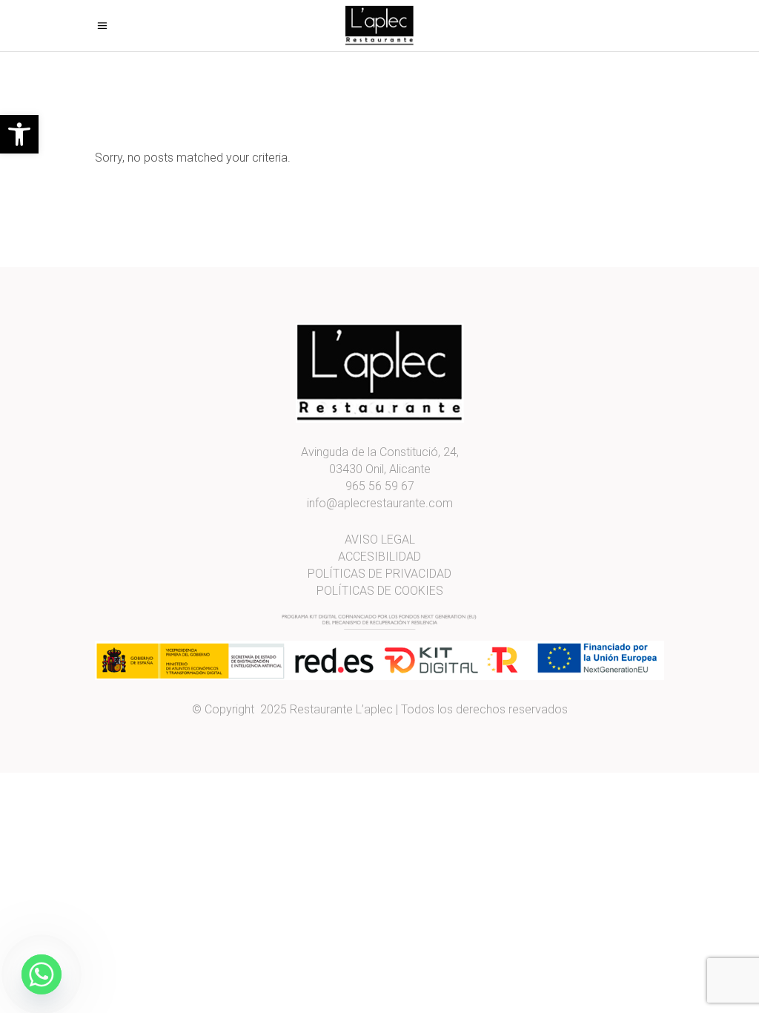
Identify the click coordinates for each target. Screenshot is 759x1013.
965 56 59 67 (379, 486)
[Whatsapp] (41, 974)
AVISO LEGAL (380, 539)
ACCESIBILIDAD (379, 557)
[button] (19, 134)
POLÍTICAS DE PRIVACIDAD (379, 574)
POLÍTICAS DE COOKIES (379, 591)
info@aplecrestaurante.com (380, 503)
